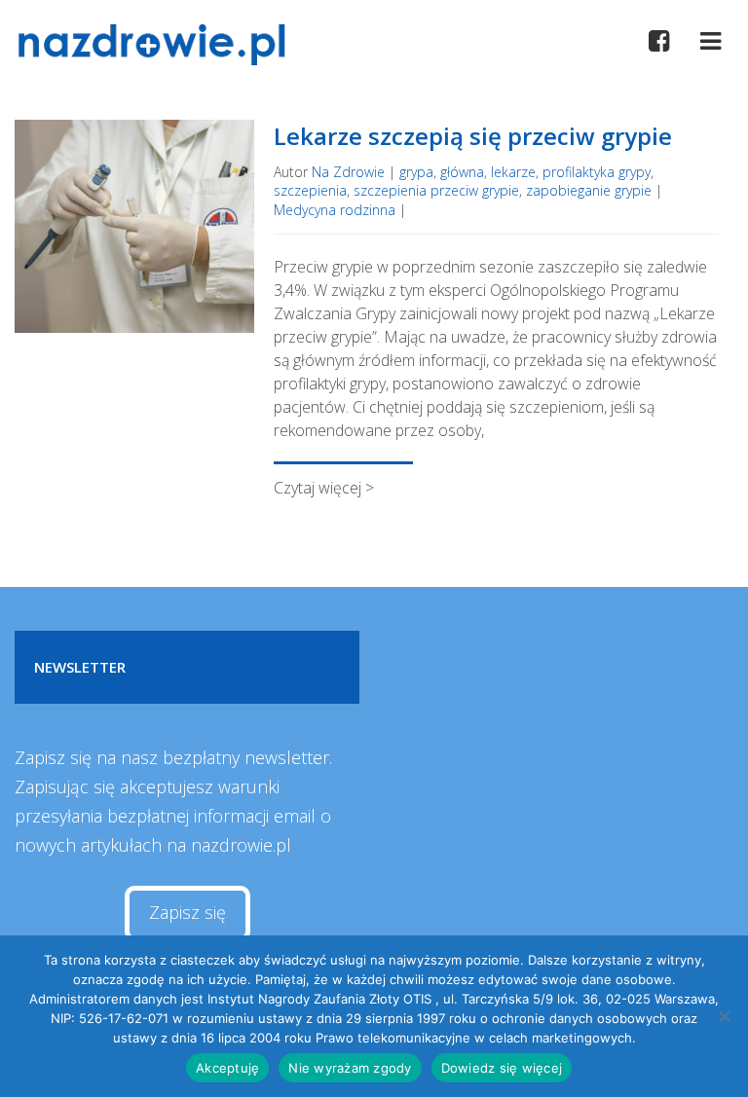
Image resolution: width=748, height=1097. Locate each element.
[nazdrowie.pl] (158, 44)
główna (462, 172)
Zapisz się (187, 912)
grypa (416, 172)
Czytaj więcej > (324, 487)
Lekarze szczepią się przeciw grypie (473, 136)
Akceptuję (227, 1068)
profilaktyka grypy (596, 172)
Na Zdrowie (348, 172)
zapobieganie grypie (589, 190)
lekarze (513, 172)
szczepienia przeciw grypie (436, 190)
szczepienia (310, 190)
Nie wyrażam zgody (349, 1068)
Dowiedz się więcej (502, 1068)
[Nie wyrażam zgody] (723, 1016)
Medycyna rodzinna (334, 210)
